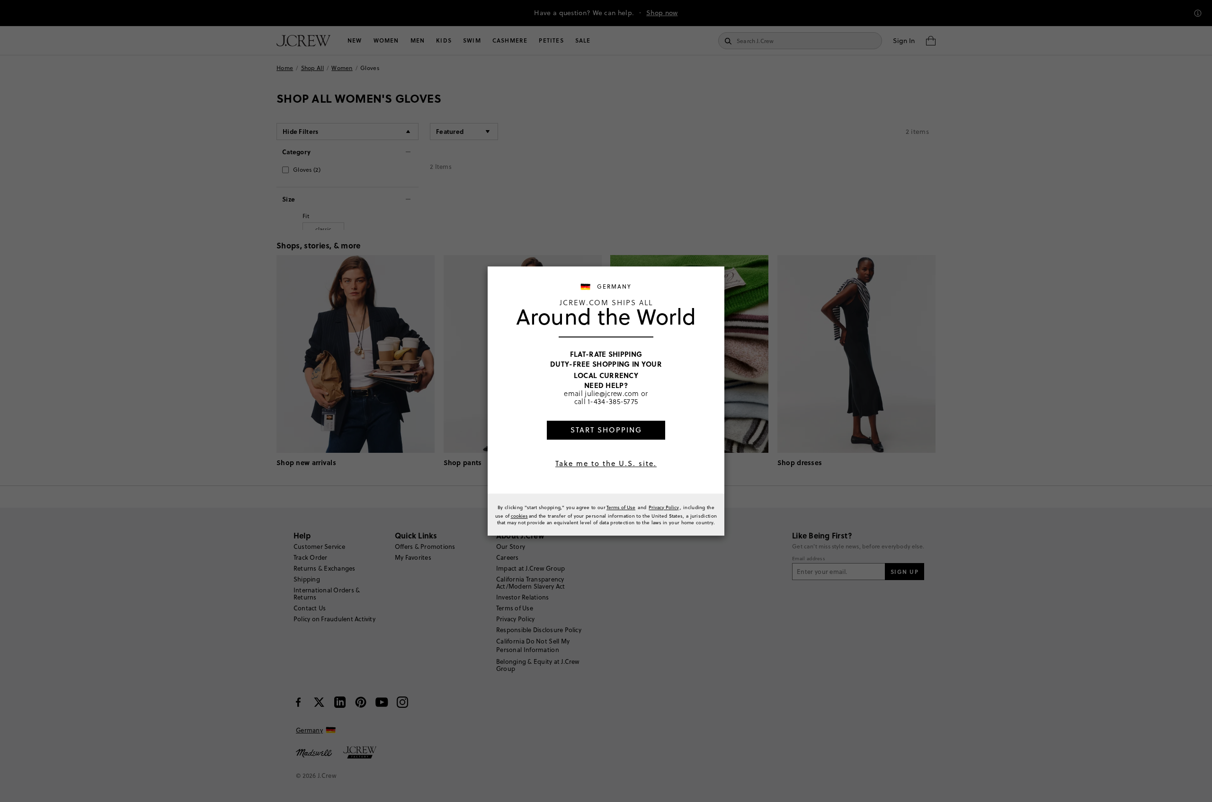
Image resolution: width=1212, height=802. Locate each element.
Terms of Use (620, 507)
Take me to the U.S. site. (606, 463)
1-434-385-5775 (613, 402)
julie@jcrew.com (612, 393)
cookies (519, 515)
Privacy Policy (664, 507)
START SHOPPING (606, 430)
